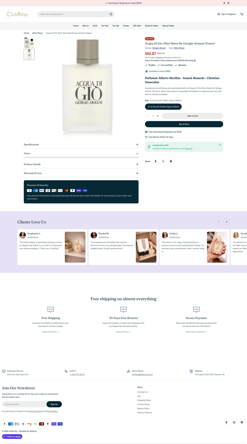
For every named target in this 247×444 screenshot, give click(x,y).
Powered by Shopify (28, 431)
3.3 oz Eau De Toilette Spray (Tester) (163, 106)
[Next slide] (226, 222)
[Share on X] (163, 161)
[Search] (110, 14)
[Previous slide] (219, 222)
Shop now (188, 149)
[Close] (220, 144)
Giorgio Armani (159, 48)
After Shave (37, 33)
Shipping (159, 57)
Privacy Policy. (52, 411)
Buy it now (184, 124)
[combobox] (75, 14)
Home (26, 33)
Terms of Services (35, 411)
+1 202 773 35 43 (77, 374)
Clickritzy (13, 431)
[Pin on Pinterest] (171, 161)
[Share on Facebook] (155, 161)
